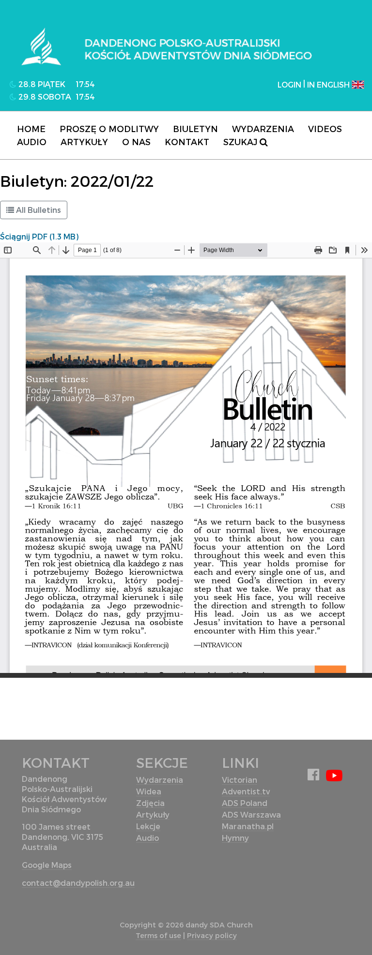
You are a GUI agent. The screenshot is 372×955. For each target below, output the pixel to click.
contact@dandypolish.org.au (78, 882)
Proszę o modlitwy (109, 128)
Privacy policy (212, 935)
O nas (136, 141)
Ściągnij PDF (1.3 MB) (39, 236)
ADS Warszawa (251, 814)
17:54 (85, 84)
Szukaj (241, 141)
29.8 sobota (43, 96)
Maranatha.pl (248, 826)
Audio (31, 141)
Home (31, 128)
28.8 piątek (40, 84)
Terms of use (158, 935)
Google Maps (47, 864)
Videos (325, 128)
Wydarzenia (263, 128)
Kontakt (187, 141)
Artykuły (84, 141)
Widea (148, 791)
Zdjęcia (150, 802)
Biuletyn (195, 128)
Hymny (235, 837)
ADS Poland (244, 802)
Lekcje (148, 826)
